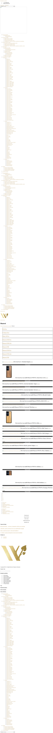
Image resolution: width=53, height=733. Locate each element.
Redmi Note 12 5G (10, 132)
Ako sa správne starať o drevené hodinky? (9, 530)
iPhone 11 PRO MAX (10, 82)
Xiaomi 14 (8, 260)
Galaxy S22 (9, 100)
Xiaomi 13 (8, 123)
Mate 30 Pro (6, 582)
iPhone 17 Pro (9, 60)
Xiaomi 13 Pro (9, 125)
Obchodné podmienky (6, 504)
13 (2, 499)
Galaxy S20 (9, 107)
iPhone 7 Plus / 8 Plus (10, 84)
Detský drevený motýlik (8, 38)
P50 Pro (8, 298)
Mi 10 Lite (8, 139)
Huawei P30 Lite (9, 164)
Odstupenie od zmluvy (6, 507)
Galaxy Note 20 (9, 111)
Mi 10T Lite (9, 141)
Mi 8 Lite (8, 151)
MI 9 (7, 146)
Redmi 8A (8, 153)
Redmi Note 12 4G (10, 133)
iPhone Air (8, 59)
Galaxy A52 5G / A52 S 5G (11, 114)
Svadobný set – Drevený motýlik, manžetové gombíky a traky (15, 45)
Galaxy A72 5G (9, 118)
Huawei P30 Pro (9, 165)
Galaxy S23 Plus (9, 98)
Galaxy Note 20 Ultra (10, 112)
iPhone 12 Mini (9, 78)
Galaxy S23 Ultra (9, 99)
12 (2, 498)
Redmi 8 (8, 152)
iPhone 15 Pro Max (10, 69)
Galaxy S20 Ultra (9, 109)
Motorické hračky (9, 53)
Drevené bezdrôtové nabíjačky (10, 169)
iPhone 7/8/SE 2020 (10, 83)
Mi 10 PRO (8, 140)
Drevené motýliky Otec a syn (9, 40)
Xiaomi (6, 259)
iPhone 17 (8, 58)
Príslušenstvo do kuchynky (11, 49)
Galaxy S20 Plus (9, 108)
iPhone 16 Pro (9, 64)
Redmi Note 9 (9, 149)
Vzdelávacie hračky (8, 50)
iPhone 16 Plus (9, 63)
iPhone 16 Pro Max (10, 65)
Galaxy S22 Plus (9, 102)
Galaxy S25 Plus (9, 94)
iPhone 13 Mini (9, 74)
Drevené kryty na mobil (6, 195)
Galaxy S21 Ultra (9, 106)
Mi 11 (8, 273)
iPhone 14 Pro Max (10, 72)
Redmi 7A (8, 156)
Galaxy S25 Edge (9, 92)
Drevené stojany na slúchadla (9, 170)
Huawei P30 (6, 576)
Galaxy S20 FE (9, 110)
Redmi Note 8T (9, 154)
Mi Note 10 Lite (9, 143)
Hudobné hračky (7, 51)
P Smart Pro (9, 163)
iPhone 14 (8, 208)
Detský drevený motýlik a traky (10, 182)
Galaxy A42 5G (9, 115)
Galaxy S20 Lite (9, 247)
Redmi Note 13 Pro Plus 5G (11, 128)
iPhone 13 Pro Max (10, 76)
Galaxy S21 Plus (9, 105)
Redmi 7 (8, 155)
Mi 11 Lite (8, 135)
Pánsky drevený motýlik (8, 39)
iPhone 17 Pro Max (10, 61)
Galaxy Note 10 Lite (10, 120)
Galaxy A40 (9, 116)
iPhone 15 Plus (9, 67)
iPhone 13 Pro (9, 75)
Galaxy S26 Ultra (9, 90)
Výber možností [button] (27, 364)
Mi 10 (8, 138)
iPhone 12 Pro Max (10, 79)
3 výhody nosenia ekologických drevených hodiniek (11, 532)
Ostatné (3, 166)
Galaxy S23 (9, 97)
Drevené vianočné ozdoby (9, 168)
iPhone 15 (8, 66)
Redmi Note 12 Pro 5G (10, 130)
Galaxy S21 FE (9, 104)
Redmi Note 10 (9, 145)
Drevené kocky (9, 54)
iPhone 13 (8, 73)
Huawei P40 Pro (9, 299)
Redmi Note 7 (9, 157)
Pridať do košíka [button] (27, 380)
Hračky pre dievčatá (8, 55)
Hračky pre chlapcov (8, 56)
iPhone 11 (8, 80)
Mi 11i (8, 137)
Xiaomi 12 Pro (9, 129)
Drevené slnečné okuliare (9, 167)
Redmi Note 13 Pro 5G (10, 126)
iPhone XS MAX (9, 86)
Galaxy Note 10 (9, 119)
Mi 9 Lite (8, 285)
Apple (6, 57)
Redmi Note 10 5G (10, 144)
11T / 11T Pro (9, 272)
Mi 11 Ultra (8, 136)
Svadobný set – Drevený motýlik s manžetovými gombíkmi (14, 41)
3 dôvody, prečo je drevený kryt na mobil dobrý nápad (12, 528)
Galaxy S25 (9, 91)
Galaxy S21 (9, 103)
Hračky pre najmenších (8, 52)
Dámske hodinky (7, 35)
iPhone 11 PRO (9, 81)
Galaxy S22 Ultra (9, 101)
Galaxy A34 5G (9, 117)
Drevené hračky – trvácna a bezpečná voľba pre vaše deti (12, 526)
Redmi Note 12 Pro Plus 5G (11, 131)
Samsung (6, 87)
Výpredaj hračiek (5, 171)
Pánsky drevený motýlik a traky (10, 183)
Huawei (6, 159)
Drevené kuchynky (8, 48)
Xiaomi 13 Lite (9, 124)
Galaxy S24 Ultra (9, 96)
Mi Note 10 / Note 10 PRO (11, 142)
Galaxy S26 (9, 88)
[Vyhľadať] (14, 6)
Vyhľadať (2, 6)
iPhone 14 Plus (9, 70)
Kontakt (3, 503)
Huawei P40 (9, 162)
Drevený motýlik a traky (6, 42)
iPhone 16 (8, 62)
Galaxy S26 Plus (9, 89)
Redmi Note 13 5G (10, 127)
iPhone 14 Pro (9, 71)
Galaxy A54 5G (9, 113)
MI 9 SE (8, 286)
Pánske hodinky (9, 36)
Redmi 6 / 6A (9, 158)
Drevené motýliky (5, 37)
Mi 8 (7, 150)
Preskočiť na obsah (3, 0)
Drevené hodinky (5, 34)
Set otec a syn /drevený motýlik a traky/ (11, 43)
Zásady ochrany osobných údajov (8, 505)
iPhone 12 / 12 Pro (10, 77)
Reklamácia (4, 506)
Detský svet (4, 46)
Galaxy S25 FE (9, 93)
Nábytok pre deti (7, 47)
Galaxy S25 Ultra (9, 95)
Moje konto (4, 502)
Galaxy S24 (9, 234)
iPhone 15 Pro (9, 68)
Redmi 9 (8, 148)
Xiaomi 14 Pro (9, 122)
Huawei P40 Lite (9, 161)
